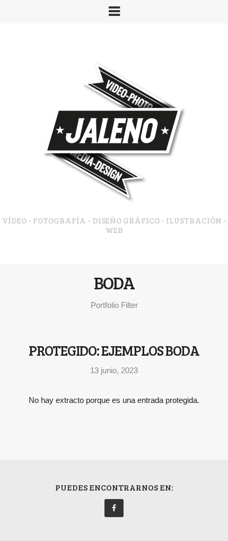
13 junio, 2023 (114, 370)
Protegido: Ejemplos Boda (114, 350)
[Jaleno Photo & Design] (114, 134)
